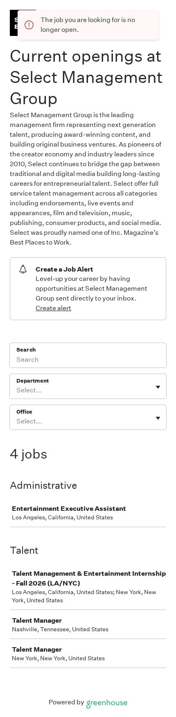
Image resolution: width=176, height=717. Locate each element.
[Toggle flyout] (158, 387)
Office (24, 411)
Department (32, 380)
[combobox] (17, 390)
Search (26, 349)
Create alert (53, 308)
